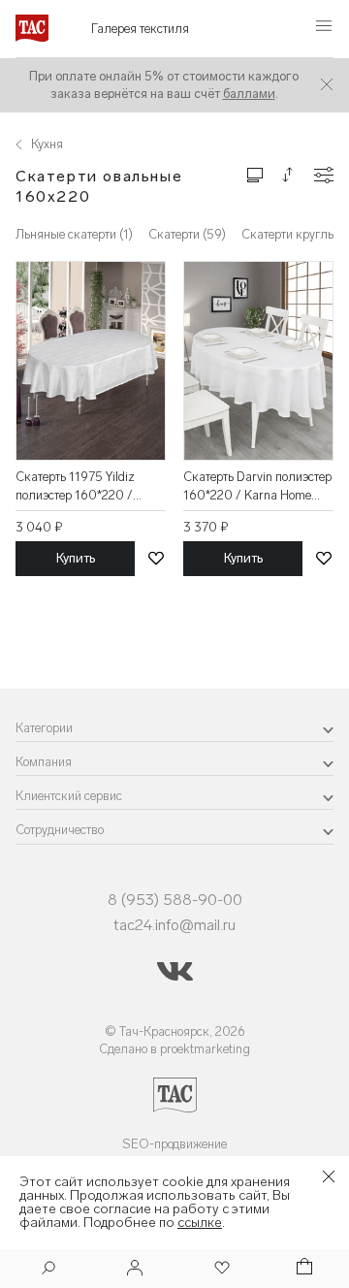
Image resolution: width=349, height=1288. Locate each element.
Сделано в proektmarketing (174, 1049)
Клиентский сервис (69, 796)
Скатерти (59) (187, 234)
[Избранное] (220, 1269)
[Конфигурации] (323, 175)
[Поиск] (48, 1270)
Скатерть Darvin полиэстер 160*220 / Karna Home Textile (257, 486)
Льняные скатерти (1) (74, 234)
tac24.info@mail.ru (174, 925)
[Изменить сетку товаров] (255, 174)
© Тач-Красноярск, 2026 (175, 1031)
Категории (44, 728)
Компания (44, 762)
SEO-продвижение (174, 1144)
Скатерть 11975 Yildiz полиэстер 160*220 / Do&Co (75, 486)
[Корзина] (302, 1269)
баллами (249, 93)
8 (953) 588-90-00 (175, 899)
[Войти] (134, 1269)
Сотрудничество (60, 829)
